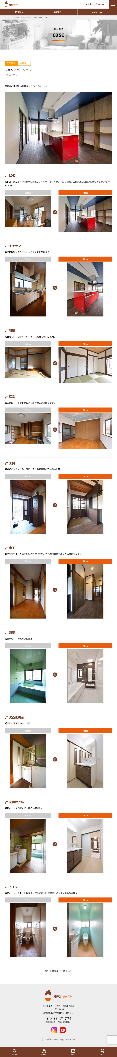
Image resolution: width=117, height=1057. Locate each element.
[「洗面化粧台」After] (85, 761)
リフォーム (96, 11)
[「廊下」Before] (28, 591)
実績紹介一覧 (58, 970)
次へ (70, 970)
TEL (102, 1052)
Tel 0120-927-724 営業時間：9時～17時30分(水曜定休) (58, 1020)
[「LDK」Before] (28, 211)
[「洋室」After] (85, 431)
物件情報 (14, 1052)
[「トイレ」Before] (28, 930)
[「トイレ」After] (85, 930)
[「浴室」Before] (28, 676)
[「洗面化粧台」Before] (28, 761)
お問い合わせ (73, 1052)
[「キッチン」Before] (28, 289)
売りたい (19, 11)
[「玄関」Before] (28, 507)
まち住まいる (12, 4)
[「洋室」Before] (28, 429)
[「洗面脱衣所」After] (85, 846)
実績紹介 (43, 1052)
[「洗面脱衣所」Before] (28, 846)
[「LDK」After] (85, 214)
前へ (47, 970)
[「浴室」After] (85, 676)
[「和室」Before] (28, 363)
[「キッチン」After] (85, 289)
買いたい (58, 11)
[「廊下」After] (85, 591)
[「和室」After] (85, 365)
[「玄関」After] (85, 507)
